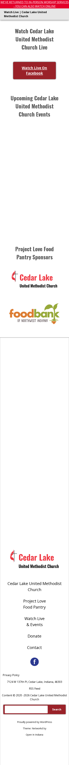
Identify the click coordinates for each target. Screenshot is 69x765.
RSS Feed (34, 688)
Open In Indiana (34, 734)
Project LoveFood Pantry (34, 604)
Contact (34, 647)
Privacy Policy (11, 675)
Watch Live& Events (34, 621)
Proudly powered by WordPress (34, 722)
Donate (34, 636)
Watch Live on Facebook (34, 70)
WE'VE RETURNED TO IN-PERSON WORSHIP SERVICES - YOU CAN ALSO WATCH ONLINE (35, 4)
